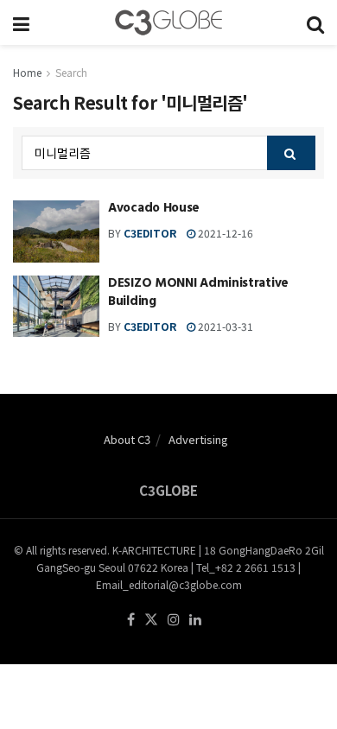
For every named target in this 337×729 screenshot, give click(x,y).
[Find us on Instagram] (174, 620)
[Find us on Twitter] (151, 620)
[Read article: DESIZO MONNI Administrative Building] (56, 307)
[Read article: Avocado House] (56, 231)
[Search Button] (315, 22)
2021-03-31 (224, 326)
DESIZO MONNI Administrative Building (198, 293)
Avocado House (154, 209)
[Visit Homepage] (168, 22)
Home (27, 72)
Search (71, 72)
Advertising (198, 439)
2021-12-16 (224, 232)
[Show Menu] (21, 22)
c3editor (150, 232)
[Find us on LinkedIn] (195, 620)
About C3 (127, 439)
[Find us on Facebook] (131, 620)
